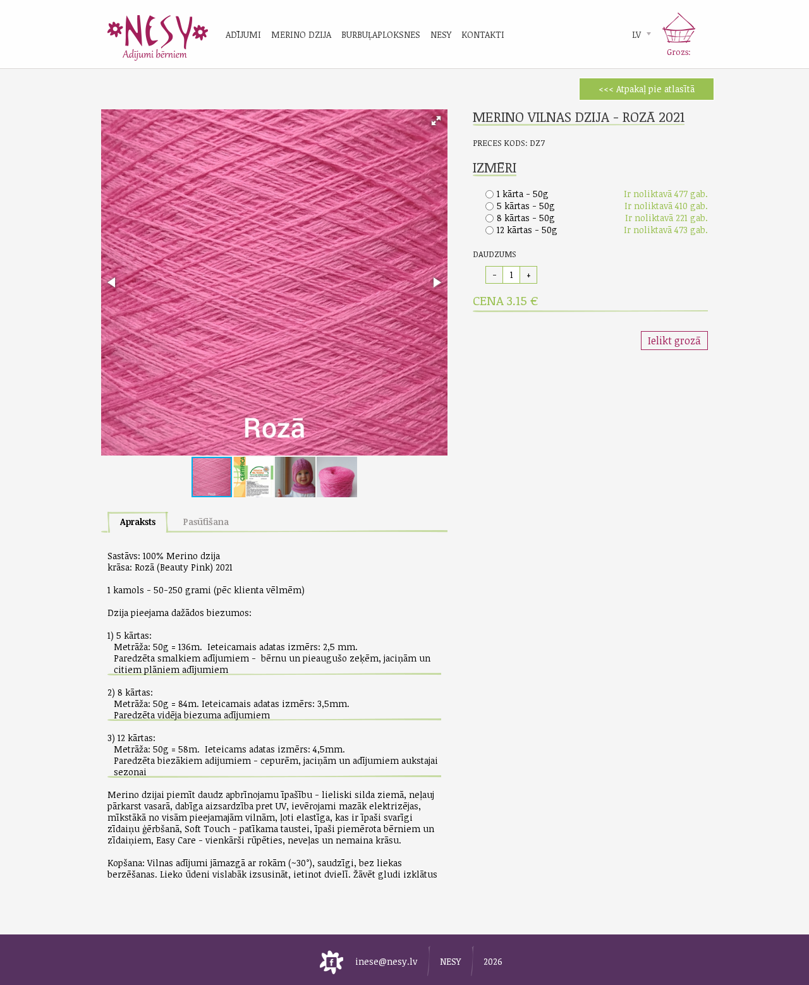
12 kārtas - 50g (527, 230)
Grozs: (679, 51)
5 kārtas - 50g (526, 206)
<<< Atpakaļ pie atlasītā (647, 89)
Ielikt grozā (674, 340)
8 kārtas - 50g (526, 218)
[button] (436, 121)
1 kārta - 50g (523, 194)
